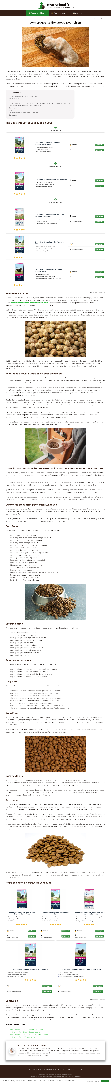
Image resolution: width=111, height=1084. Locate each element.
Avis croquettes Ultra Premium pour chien (26, 1030)
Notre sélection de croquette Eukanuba (23, 113)
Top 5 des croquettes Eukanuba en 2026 (23, 96)
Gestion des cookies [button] (93, 1081)
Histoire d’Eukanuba (16, 98)
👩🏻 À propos (77, 13)
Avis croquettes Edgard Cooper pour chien (27, 1032)
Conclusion (13, 115)
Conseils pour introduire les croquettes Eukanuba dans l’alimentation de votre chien (40, 103)
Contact (79, 1069)
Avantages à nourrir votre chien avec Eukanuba (26, 101)
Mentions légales (52, 1069)
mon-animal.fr (58, 4)
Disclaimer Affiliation (99, 19)
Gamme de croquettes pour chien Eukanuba (25, 105)
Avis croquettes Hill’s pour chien (22, 1037)
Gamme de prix (14, 108)
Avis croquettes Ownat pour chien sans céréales (29, 1034)
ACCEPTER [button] (105, 1081)
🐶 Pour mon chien (36, 13)
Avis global (13, 110)
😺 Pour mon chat (58, 13)
